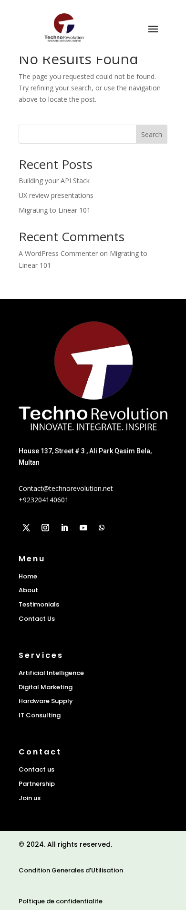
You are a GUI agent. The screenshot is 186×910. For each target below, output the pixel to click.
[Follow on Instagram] (45, 527)
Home (28, 576)
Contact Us (37, 618)
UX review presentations (56, 195)
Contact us (36, 769)
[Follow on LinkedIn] (64, 527)
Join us (30, 797)
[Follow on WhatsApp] (101, 527)
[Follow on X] (26, 527)
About (28, 590)
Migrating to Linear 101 (55, 210)
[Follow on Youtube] (83, 527)
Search (151, 134)
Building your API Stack (54, 180)
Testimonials (39, 604)
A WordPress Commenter (58, 253)
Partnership (37, 783)
